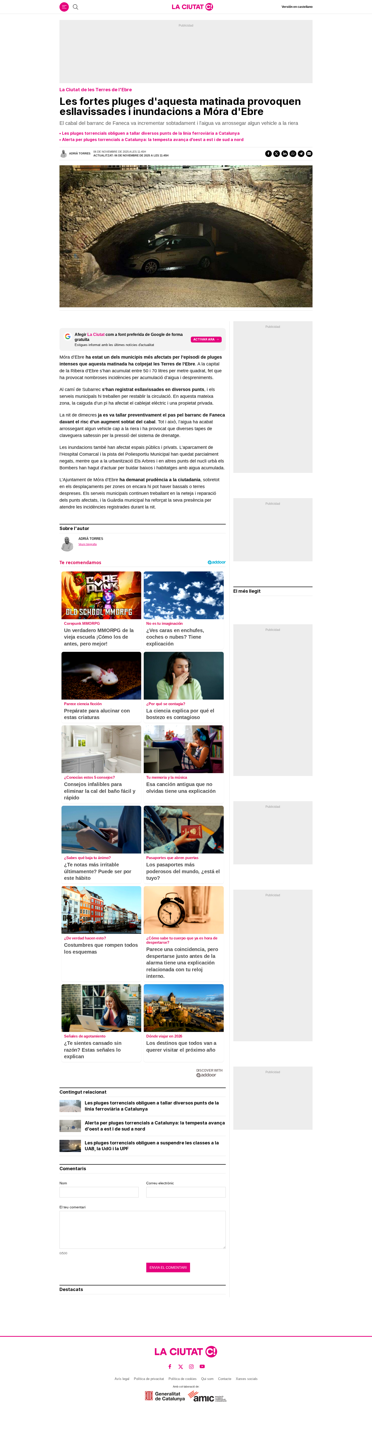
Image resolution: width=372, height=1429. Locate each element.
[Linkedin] (284, 153)
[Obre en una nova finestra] (165, 1396)
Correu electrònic (160, 1183)
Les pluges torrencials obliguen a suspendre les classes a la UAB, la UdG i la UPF (152, 1145)
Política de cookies (183, 1379)
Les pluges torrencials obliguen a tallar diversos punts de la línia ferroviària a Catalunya (151, 133)
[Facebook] (268, 153)
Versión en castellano (297, 7)
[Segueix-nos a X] (181, 1367)
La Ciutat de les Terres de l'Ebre (95, 89)
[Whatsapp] (293, 153)
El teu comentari (72, 1207)
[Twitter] (276, 153)
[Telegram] (301, 153)
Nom (63, 1183)
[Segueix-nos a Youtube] (202, 1367)
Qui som (207, 1379)
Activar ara (204, 339)
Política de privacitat (149, 1379)
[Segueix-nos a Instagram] (191, 1367)
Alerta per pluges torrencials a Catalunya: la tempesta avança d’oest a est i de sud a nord (152, 139)
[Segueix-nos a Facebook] (170, 1367)
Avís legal (122, 1379)
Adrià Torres (79, 153)
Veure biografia (87, 544)
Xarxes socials (247, 1379)
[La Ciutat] (192, 7)
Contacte (224, 1379)
